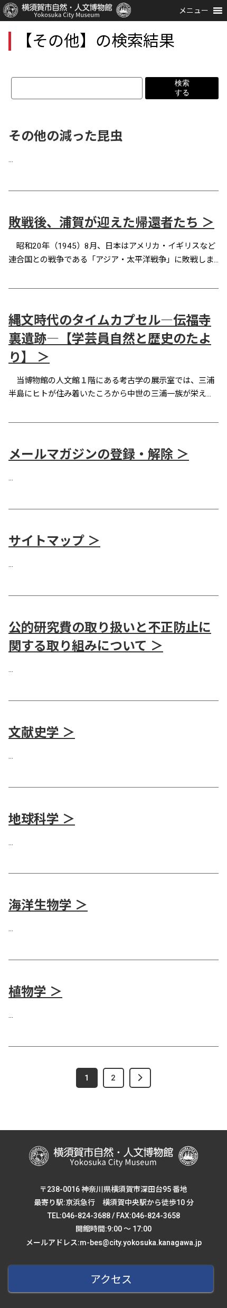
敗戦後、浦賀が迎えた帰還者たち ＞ (111, 222)
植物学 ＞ (35, 991)
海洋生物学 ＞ (48, 905)
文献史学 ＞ (41, 732)
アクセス (111, 1279)
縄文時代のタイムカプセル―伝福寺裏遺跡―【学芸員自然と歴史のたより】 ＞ (109, 339)
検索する (182, 88)
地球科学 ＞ (41, 819)
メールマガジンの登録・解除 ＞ (98, 454)
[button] (194, 10)
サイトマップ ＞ (54, 541)
